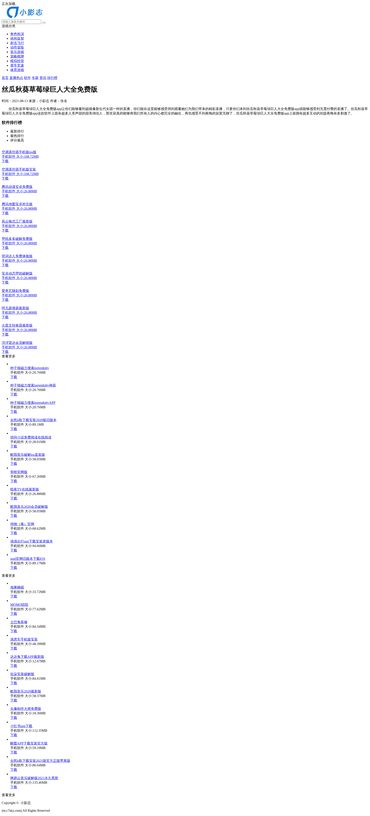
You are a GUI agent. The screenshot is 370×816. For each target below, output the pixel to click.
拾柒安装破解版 (22, 674)
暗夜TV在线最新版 (24, 489)
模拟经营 (17, 61)
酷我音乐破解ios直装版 (27, 454)
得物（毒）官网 (22, 524)
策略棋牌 (17, 56)
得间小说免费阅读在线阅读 (30, 437)
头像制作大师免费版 (25, 708)
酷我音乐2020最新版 (25, 691)
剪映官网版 (18, 472)
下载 (13, 377)
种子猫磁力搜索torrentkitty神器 (33, 385)
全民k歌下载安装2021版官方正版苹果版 (40, 760)
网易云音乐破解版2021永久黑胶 (34, 778)
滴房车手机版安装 (24, 639)
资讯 (42, 78)
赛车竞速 (17, 65)
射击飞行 (17, 43)
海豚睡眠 (17, 587)
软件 (27, 78)
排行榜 (52, 78)
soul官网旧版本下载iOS (27, 558)
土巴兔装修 (18, 622)
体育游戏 (17, 70)
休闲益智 (17, 38)
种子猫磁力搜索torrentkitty (29, 368)
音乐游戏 (17, 52)
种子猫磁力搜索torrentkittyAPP (32, 402)
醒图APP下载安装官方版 (29, 743)
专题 (35, 78)
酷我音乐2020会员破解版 (29, 506)
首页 (5, 78)
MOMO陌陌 (19, 604)
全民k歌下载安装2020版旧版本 (33, 420)
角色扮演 (17, 34)
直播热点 (16, 78)
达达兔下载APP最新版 (27, 656)
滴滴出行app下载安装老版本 (31, 541)
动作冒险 (17, 47)
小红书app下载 (21, 726)
